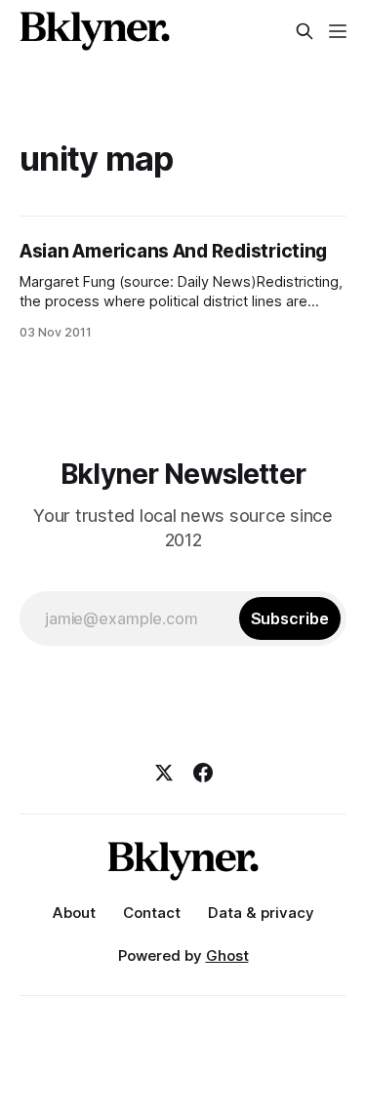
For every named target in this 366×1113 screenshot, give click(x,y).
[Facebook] (203, 772)
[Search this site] (304, 31)
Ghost (227, 955)
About (74, 912)
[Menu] (337, 31)
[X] (164, 772)
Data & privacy (261, 912)
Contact (152, 912)
